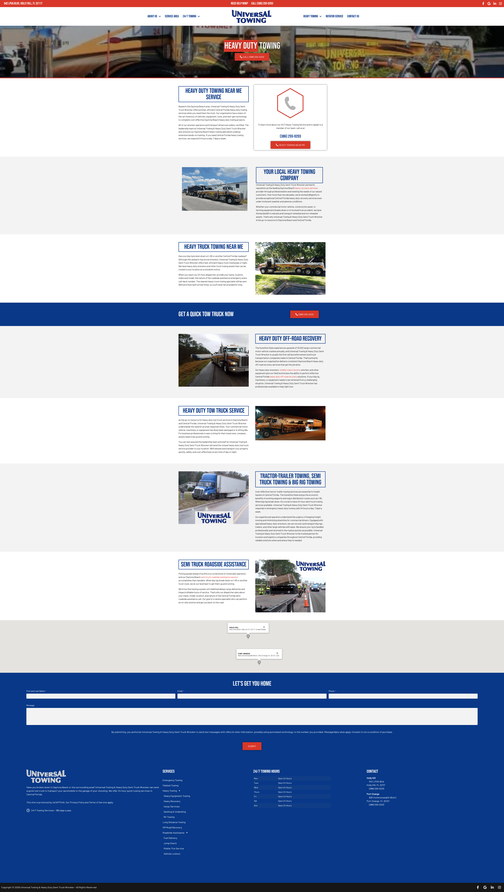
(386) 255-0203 (265, 3)
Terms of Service (98, 802)
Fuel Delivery (170, 837)
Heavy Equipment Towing (177, 795)
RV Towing (169, 816)
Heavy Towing (310, 16)
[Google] (489, 3)
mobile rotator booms (290, 370)
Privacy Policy (77, 802)
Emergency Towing (172, 780)
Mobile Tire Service (174, 848)
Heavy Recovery (172, 801)
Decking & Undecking (175, 811)
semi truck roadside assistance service (219, 577)
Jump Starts (170, 843)
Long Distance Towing (174, 822)
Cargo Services (172, 806)
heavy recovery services (306, 188)
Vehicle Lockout (172, 853)
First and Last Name (36, 691)
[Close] (264, 627)
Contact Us (353, 16)
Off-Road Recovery (172, 827)
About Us (152, 16)
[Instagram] (500, 3)
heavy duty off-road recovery (283, 376)
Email (180, 691)
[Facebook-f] (483, 3)
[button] (248, 636)
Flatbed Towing (170, 785)
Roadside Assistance (173, 832)
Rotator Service (334, 16)
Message (30, 705)
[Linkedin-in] (495, 3)
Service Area (172, 16)
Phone (332, 691)
